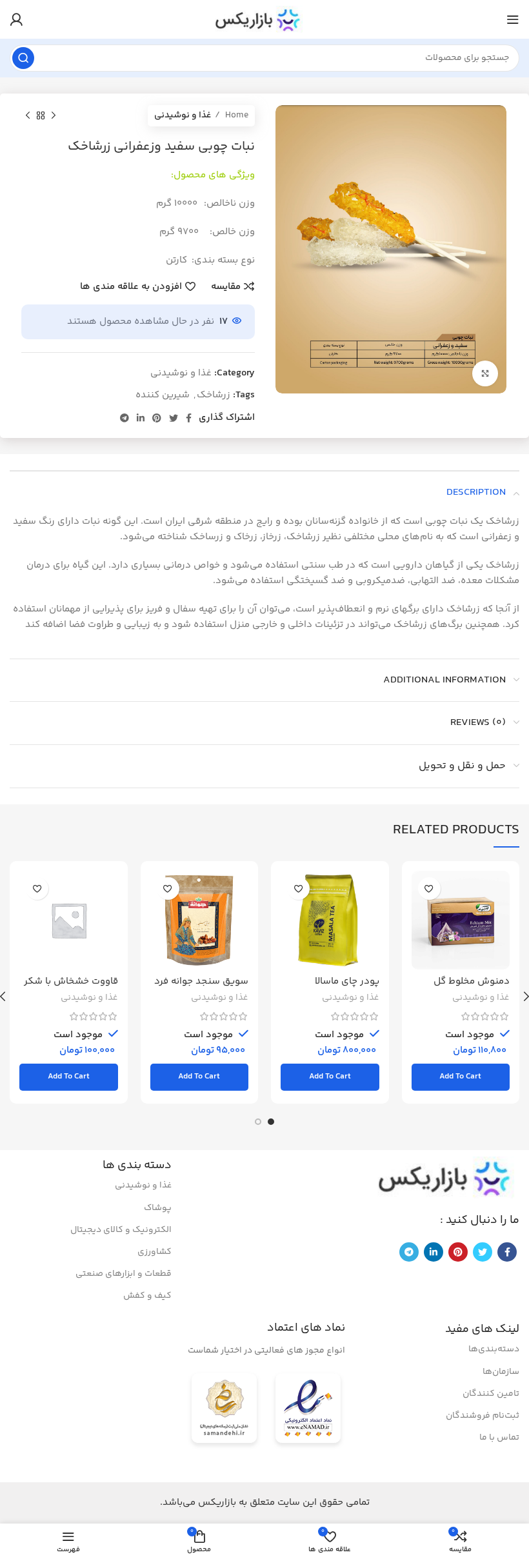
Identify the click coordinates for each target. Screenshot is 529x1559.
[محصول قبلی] (53, 115)
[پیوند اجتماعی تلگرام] (124, 418)
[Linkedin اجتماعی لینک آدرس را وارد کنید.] (140, 418)
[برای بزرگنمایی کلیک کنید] (485, 373)
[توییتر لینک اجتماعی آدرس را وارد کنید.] (173, 418)
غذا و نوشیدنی (182, 115)
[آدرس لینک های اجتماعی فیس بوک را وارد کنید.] (188, 418)
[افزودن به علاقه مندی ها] (429, 888)
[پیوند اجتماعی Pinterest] (156, 418)
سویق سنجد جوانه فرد (201, 981)
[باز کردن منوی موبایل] (513, 19)
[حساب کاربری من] (16, 19)
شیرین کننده (162, 395)
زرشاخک (213, 395)
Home (235, 115)
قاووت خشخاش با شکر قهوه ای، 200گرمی (71, 987)
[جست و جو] (23, 58)
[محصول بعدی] (27, 115)
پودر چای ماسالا (347, 981)
